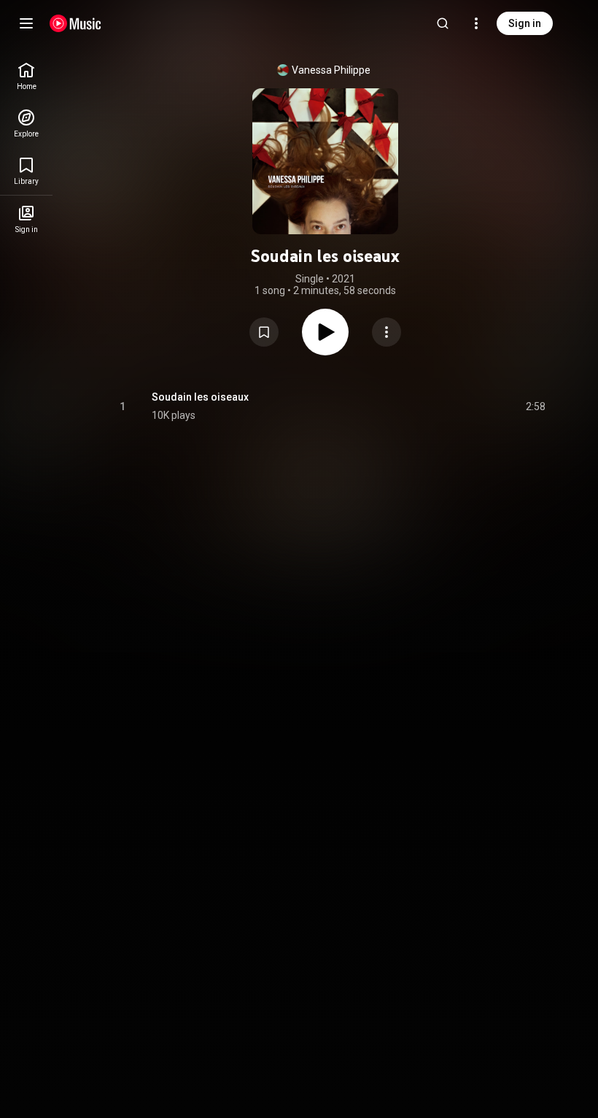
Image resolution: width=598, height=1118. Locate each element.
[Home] (75, 23)
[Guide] (26, 23)
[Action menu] (386, 332)
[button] (264, 332)
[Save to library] (264, 332)
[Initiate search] (442, 23)
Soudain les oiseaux (200, 397)
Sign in (524, 23)
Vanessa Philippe (331, 70)
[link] (26, 76)
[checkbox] (535, 406)
